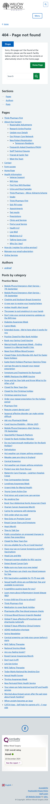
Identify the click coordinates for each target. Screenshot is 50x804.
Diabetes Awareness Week (16, 322)
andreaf (8, 268)
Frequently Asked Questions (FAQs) (25, 147)
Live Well (14, 232)
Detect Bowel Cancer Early (16, 563)
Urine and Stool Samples (21, 189)
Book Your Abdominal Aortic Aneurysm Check (25, 503)
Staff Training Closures (20, 151)
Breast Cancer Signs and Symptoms (19, 522)
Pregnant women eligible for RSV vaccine (22, 559)
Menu (37, 16)
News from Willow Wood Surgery (19, 351)
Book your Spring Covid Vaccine (18, 340)
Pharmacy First (10, 405)
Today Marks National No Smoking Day (22, 671)
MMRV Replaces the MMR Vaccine (19, 376)
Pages (8, 96)
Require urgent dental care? (17, 409)
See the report (12, 763)
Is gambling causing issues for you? (19, 589)
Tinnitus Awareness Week (15, 679)
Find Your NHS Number (20, 185)
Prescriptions (15, 216)
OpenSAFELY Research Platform (18, 435)
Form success (10, 166)
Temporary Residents (24, 143)
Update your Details (19, 132)
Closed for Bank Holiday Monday (19, 439)
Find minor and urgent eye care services (22, 495)
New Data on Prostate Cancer (17, 518)
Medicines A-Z (16, 236)
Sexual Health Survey (13, 675)
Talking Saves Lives (18, 239)
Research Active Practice (20, 128)
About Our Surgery (12, 122)
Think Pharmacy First (13, 118)
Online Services (11, 255)
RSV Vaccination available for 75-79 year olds (24, 578)
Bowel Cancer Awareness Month (18, 656)
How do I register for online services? (20, 247)
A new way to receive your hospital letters (23, 303)
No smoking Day (11, 499)
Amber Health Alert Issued (16, 307)
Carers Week (10, 326)
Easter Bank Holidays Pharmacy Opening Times (25, 362)
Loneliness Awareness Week (16, 483)
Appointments (16, 208)
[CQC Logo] (12, 742)
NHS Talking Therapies (14, 644)
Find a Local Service (18, 224)
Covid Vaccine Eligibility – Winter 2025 (21, 424)
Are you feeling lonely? (14, 652)
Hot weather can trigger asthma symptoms (23, 453)
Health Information (13, 174)
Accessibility (43, 788)
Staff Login (43, 794)
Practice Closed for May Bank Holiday (21, 336)
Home (6, 24)
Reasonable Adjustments (21, 125)
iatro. (46, 797)
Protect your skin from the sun (17, 469)
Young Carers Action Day (15, 491)
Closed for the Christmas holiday (18, 391)
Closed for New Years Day (15, 387)
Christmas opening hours (15, 395)
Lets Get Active (11, 664)
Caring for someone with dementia (20, 511)
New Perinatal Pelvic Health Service (20, 683)
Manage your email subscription (18, 251)
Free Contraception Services (16, 480)
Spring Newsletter (12, 633)
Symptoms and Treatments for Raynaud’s (22, 372)
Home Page (37, 65)
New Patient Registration (21, 140)
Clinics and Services (18, 220)
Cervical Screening (12, 461)
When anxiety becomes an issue (18, 701)
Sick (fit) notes (16, 204)
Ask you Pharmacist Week (15, 420)
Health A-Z (14, 228)
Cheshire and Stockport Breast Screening (22, 299)
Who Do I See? (16, 243)
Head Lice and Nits (12, 555)
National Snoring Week (14, 648)
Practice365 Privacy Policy (38, 791)
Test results (14, 212)
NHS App (14, 181)
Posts (8, 104)
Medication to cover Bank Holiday (19, 607)
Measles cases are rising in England (19, 457)
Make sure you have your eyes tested (21, 567)
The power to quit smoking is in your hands (23, 311)
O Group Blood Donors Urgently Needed (22, 615)
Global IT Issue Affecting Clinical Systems (22, 626)
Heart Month (10, 526)
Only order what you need (16, 515)
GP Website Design (33, 797)
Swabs (12, 197)
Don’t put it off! (11, 660)
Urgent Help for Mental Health (18, 487)
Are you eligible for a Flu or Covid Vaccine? (23, 545)
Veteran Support (17, 177)
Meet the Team (16, 159)
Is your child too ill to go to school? (19, 599)
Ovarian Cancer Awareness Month (19, 507)
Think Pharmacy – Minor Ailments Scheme (28, 193)
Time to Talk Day (11, 530)
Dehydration (10, 449)
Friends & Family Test (19, 155)
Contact (7, 163)
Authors (9, 100)
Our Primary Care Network (21, 136)
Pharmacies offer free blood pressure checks (24, 611)
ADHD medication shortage (16, 629)
